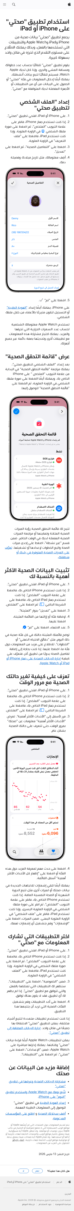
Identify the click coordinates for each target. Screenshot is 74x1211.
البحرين (68, 1194)
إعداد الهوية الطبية (53, 1103)
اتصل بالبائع (18, 1140)
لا (23, 1171)
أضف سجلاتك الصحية (52, 1113)
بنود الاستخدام (45, 1204)
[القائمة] (4, 4)
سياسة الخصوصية (63, 1204)
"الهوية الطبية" (17, 307)
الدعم (59, 1182)
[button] (13, 4)
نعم (37, 1171)
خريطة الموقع (28, 1204)
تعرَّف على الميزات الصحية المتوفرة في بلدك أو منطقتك (37, 552)
